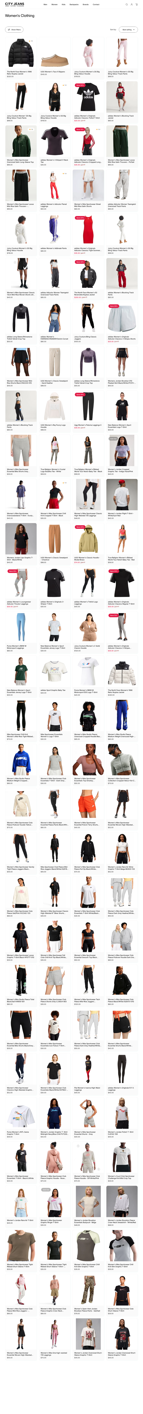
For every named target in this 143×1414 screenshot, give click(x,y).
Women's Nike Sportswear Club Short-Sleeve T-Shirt (120, 1310)
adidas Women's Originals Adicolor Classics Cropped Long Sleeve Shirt (87, 162)
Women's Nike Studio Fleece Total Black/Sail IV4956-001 (20, 1000)
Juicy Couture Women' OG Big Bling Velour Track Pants (19, 117)
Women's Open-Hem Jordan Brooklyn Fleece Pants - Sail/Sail (87, 1310)
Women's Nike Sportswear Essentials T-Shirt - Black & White (20, 1177)
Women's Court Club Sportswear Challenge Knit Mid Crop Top (121, 1177)
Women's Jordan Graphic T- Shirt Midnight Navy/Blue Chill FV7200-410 (54, 1134)
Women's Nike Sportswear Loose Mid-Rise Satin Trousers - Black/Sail (20, 206)
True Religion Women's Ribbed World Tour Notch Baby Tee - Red (121, 559)
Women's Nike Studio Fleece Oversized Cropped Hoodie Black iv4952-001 (87, 736)
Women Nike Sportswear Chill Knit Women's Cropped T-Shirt (121, 1398)
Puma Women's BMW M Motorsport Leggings (16, 647)
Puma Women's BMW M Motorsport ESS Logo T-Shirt (85, 691)
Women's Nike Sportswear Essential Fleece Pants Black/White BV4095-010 (55, 825)
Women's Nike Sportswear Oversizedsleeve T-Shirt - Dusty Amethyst (19, 515)
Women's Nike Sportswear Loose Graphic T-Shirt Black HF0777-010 (20, 956)
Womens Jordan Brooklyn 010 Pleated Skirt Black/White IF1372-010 (121, 383)
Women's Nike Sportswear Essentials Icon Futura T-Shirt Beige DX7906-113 (52, 1045)
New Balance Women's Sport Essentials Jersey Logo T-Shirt (53, 647)
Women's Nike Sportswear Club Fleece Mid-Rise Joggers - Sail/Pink (19, 1311)
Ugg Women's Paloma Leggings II (87, 425)
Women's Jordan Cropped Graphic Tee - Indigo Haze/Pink (120, 470)
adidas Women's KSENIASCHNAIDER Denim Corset (54, 338)
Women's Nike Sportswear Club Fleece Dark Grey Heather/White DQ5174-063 (121, 913)
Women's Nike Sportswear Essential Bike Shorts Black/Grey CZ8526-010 (20, 1045)
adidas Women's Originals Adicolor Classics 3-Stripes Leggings (119, 648)
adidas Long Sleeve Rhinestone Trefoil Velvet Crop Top (19, 338)
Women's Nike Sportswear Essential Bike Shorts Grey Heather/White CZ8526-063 (18, 471)
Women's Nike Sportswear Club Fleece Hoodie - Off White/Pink (87, 1177)
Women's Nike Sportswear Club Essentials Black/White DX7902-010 (54, 1090)
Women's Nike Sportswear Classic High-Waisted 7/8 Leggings (88, 514)
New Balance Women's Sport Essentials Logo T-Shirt (119, 426)
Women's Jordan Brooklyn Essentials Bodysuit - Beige (85, 1221)
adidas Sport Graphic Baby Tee (53, 690)
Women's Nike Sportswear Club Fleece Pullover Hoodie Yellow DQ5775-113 (19, 825)
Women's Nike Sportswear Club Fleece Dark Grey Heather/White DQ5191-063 (87, 1045)
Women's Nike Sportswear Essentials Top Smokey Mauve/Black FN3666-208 (85, 780)
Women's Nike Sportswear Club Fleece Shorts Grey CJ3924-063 (54, 1000)
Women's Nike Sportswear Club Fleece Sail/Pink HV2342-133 (19, 912)
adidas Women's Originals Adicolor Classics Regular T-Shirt (121, 603)
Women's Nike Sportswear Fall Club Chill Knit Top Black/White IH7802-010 (53, 957)
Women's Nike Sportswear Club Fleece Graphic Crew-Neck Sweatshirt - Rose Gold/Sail (53, 1311)
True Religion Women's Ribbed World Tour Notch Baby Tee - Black (88, 470)
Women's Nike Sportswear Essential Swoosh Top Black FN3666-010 (85, 957)
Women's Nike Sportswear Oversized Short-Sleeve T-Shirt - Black (87, 1399)
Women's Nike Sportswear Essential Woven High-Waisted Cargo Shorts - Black (19, 1355)
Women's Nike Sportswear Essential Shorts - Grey (85, 1133)
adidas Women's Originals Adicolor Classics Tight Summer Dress (87, 250)
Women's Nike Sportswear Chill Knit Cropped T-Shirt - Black (53, 514)
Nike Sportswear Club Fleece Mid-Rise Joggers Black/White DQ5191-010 (54, 869)
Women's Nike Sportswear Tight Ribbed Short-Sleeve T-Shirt (20, 1265)
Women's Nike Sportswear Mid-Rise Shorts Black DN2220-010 (19, 382)
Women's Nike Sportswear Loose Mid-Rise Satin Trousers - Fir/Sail (121, 161)
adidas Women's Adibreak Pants (54, 248)
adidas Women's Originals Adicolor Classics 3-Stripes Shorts (122, 338)
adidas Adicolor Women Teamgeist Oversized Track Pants (122, 205)
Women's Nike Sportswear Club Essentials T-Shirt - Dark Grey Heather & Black (53, 780)
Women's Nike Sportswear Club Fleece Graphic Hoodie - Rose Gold (53, 1178)
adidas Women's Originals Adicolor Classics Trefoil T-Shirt (87, 117)
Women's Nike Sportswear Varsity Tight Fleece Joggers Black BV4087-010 (20, 869)
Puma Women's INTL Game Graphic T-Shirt (18, 1133)
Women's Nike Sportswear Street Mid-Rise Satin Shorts (87, 205)
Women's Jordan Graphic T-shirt (20, 1397)
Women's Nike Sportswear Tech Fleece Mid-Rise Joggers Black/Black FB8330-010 (87, 1001)
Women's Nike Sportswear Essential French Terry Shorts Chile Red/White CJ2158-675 (86, 825)
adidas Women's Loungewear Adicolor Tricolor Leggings (19, 603)
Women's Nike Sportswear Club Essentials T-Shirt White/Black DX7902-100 (87, 913)
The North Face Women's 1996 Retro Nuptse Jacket (19, 73)
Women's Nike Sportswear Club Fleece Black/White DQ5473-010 (121, 1000)
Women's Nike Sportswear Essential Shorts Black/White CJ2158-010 (119, 1045)
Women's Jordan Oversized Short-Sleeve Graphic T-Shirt (88, 1354)
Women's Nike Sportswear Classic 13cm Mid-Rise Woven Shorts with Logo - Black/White (21, 294)
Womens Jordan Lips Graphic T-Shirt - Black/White (20, 559)
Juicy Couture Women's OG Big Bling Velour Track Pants (120, 73)
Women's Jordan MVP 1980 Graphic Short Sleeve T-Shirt (52, 1398)
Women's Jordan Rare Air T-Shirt (20, 1220)
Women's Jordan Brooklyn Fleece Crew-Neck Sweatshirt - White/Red (122, 1221)
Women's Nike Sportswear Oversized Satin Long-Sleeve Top (20, 161)
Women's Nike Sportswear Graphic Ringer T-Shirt (51, 1221)
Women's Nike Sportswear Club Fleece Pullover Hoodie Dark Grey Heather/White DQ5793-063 (121, 957)
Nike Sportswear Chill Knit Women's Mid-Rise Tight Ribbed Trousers (20, 736)
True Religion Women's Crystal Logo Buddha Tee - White (53, 470)
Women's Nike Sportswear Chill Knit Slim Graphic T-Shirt (87, 1265)
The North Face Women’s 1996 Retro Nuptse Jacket (120, 691)
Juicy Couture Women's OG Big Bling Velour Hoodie (87, 73)
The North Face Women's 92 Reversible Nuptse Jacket (85, 293)
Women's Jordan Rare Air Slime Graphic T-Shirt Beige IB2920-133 (121, 868)
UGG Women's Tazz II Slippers (53, 72)
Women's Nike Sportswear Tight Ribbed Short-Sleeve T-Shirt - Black (53, 1266)
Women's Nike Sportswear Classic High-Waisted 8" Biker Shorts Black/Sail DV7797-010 (54, 913)
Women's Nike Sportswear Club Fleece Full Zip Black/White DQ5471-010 (87, 869)
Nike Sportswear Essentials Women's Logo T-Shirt (52, 735)
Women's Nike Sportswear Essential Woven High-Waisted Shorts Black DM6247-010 (120, 825)
